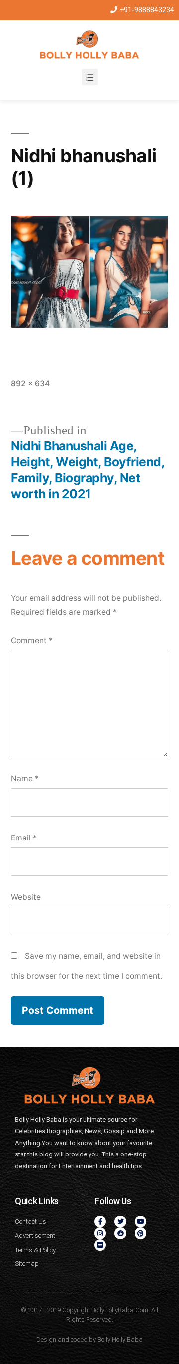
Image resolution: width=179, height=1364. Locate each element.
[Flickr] (100, 1245)
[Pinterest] (140, 1233)
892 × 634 (30, 383)
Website (26, 897)
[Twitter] (120, 1221)
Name (25, 778)
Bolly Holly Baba (120, 1339)
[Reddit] (120, 1233)
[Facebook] (100, 1221)
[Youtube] (140, 1221)
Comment (32, 640)
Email (24, 837)
